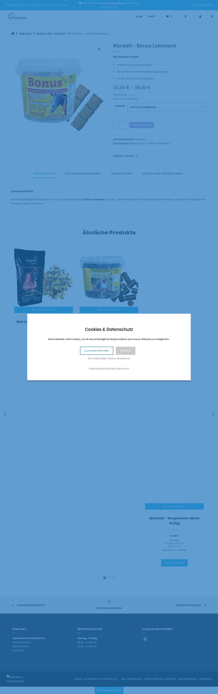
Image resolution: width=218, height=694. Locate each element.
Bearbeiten (125, 350)
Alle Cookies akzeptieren (96, 350)
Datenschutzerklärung (101, 368)
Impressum (122, 368)
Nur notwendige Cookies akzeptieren (109, 358)
